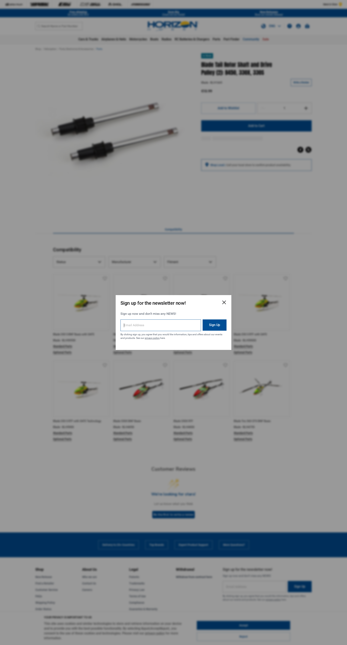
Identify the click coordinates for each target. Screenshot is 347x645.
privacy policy (152, 338)
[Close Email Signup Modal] (224, 302)
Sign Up (214, 325)
